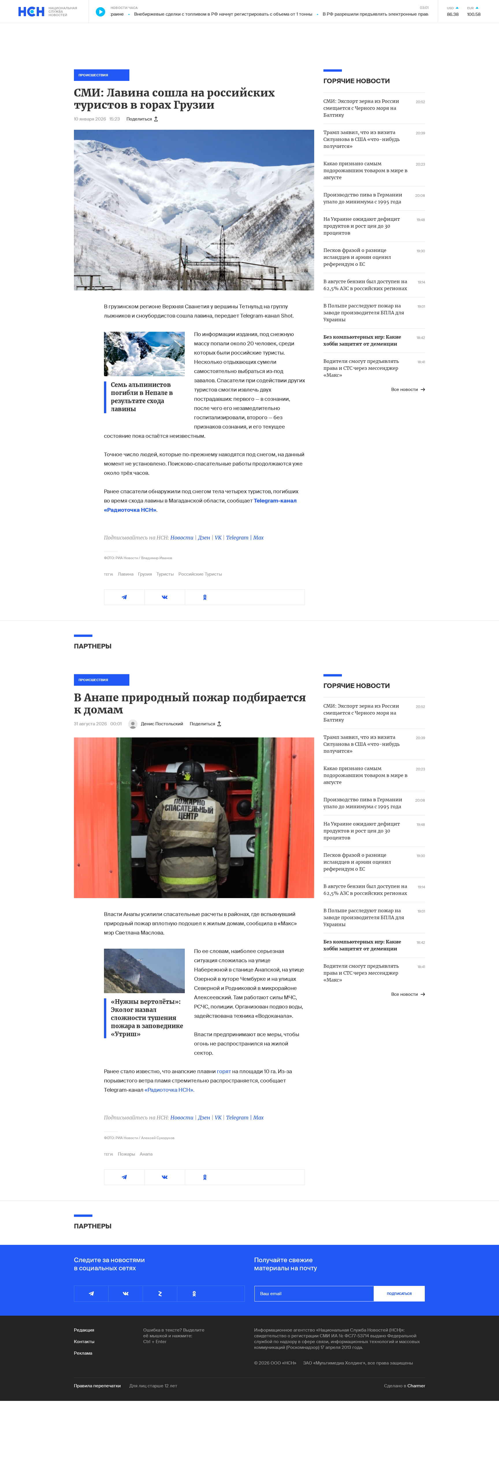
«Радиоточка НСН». (169, 1090)
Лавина (125, 574)
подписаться (399, 1294)
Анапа (146, 1154)
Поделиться (139, 119)
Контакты (84, 1342)
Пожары (126, 1154)
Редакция (84, 1330)
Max (258, 537)
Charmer (416, 1386)
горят (224, 1071)
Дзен (204, 537)
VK (218, 537)
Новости (181, 537)
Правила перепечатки (97, 1386)
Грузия (145, 574)
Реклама (83, 1353)
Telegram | (239, 537)
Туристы (165, 574)
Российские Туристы (200, 574)
